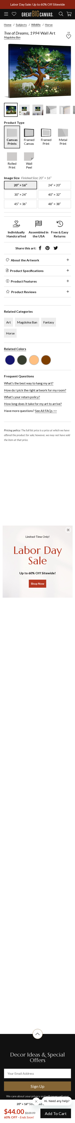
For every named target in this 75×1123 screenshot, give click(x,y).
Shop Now (37, 583)
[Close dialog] (68, 530)
